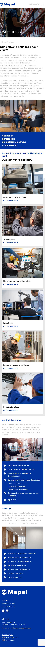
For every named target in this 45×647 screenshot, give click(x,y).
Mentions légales (7, 635)
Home (4, 42)
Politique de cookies (8, 640)
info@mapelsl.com (34, 4)
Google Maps (26, 628)
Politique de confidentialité (10, 637)
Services (10, 42)
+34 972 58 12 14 (8, 607)
